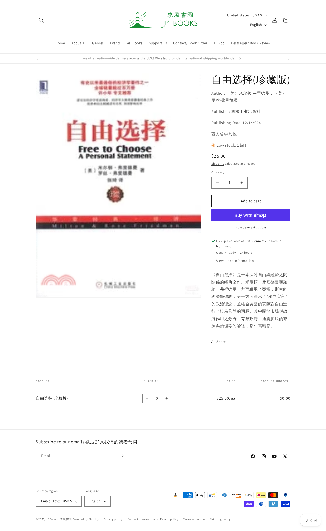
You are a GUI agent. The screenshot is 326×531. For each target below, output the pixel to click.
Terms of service (194, 519)
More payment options (251, 227)
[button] (41, 20)
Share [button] (221, 341)
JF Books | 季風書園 (59, 519)
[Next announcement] (288, 58)
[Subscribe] (121, 456)
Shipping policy (220, 519)
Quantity (217, 172)
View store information (235, 260)
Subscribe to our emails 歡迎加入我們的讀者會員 (87, 442)
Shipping (217, 163)
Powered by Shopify (86, 519)
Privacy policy (113, 519)
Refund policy (169, 519)
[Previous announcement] (37, 58)
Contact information (141, 519)
